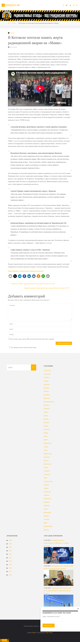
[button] (10, 276)
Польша (46, 460)
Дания (46, 416)
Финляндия (47, 499)
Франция (46, 502)
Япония (46, 530)
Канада (46, 433)
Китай (46, 436)
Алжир (46, 381)
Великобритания (49, 402)
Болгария (46, 395)
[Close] (78, 608)
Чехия (46, 509)
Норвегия (47, 457)
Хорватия (47, 505)
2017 (10, 571)
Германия (47, 408)
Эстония (46, 519)
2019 (10, 564)
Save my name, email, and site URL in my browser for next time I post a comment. (32, 339)
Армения (46, 384)
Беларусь (46, 388)
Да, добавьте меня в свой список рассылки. (23, 347)
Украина (46, 495)
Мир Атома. (49, 632)
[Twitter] (66, 5)
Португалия (47, 464)
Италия (46, 426)
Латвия (46, 447)
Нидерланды (48, 454)
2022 (10, 554)
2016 (10, 575)
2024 (10, 547)
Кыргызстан (47, 443)
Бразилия (47, 398)
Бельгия (46, 391)
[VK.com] (70, 5)
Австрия (46, 377)
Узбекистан (47, 492)
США (45, 478)
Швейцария (47, 512)
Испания (46, 422)
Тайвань (46, 485)
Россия (14, 23)
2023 (10, 551)
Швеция (46, 516)
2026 (10, 540)
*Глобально (47, 370)
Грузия (46, 412)
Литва (46, 450)
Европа (46, 419)
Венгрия (46, 405)
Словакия (47, 471)
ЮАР (45, 523)
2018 (10, 568)
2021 (10, 558)
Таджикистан (48, 481)
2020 (10, 561)
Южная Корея (48, 526)
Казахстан (47, 429)
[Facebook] (63, 5)
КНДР (46, 440)
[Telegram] (73, 5)
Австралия (47, 374)
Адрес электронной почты (51, 616)
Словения (47, 474)
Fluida (34, 632)
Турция (46, 488)
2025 (10, 544)
